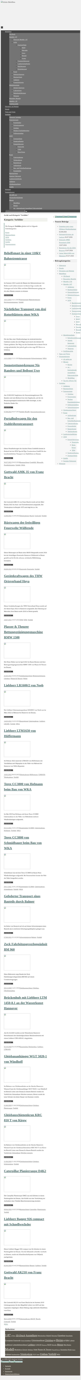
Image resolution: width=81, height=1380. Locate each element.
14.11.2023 (7, 299)
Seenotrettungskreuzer (37, 412)
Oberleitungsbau (9, 991)
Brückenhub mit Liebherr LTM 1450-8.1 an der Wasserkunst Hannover (25, 1003)
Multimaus (30, 1349)
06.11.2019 (7, 1319)
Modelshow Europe (20, 1349)
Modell (9, 1349)
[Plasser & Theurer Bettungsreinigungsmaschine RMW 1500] (17, 658)
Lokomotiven (72, 346)
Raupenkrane (24, 721)
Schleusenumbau (73, 405)
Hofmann (7, 830)
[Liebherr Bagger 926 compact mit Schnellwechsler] (17, 1245)
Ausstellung (31, 1335)
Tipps (38, 1354)
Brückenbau (33, 1047)
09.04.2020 (8, 1209)
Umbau (44, 1354)
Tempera (66, 1378)
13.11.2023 (7, 358)
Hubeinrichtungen (73, 295)
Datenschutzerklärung (12, 1374)
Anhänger (71, 287)
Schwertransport (36, 358)
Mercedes (54, 1345)
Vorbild (21, 302)
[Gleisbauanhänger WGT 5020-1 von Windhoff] (17, 1082)
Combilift (33, 462)
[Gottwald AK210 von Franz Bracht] (17, 1298)
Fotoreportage (24, 299)
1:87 (8, 1335)
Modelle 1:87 (67, 284)
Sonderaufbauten (73, 453)
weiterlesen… (8, 295)
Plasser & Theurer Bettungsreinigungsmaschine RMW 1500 (23, 632)
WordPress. (74, 1378)
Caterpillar (33, 1209)
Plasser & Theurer (16, 678)
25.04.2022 (8, 676)
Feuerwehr (23, 569)
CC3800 (31, 828)
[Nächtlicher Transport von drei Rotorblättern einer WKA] (17, 335)
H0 (55, 1340)
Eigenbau (61, 1335)
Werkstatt (62, 463)
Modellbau (62, 273)
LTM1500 (38, 1345)
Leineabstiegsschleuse (20, 1345)
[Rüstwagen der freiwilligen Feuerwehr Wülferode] (17, 548)
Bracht (32, 516)
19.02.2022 (8, 774)
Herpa (59, 1340)
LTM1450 (7, 1049)
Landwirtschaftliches (70, 434)
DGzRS (27, 412)
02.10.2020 (8, 1047)
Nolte (35, 1350)
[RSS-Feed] (65, 217)
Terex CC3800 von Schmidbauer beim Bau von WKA (23, 843)
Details (61, 268)
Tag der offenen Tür (69, 381)
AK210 (32, 1319)
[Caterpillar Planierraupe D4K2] (17, 1191)
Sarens (73, 1349)
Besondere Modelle (69, 279)
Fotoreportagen (10, 244)
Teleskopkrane (24, 516)
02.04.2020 (8, 1265)
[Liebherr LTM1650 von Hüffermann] (17, 756)
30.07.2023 (8, 462)
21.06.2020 (8, 1105)
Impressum (8, 1371)
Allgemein (62, 265)
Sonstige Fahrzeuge (69, 461)
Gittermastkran (33, 721)
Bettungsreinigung (39, 676)
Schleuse (8, 1354)
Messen (65, 362)
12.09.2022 (8, 516)
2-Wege (13, 1336)
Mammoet (44, 1345)
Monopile (40, 462)
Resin (70, 1349)
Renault (78, 330)
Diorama (54, 1336)
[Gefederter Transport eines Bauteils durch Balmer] (17, 922)
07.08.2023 (8, 412)
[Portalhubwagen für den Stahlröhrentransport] (17, 444)
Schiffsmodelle (68, 351)
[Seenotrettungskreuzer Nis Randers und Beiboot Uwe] (17, 391)
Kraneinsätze (24, 828)
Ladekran (8, 1345)
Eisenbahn (69, 1336)
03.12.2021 (8, 828)
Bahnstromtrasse (34, 299)
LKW (7, 237)
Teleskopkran (8, 777)
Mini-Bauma (67, 1345)
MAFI (78, 319)
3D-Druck (66, 276)
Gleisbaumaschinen (26, 676)
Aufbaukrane (72, 415)
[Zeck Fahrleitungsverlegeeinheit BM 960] (17, 970)
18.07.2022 (8, 620)
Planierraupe (8, 1108)
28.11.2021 (7, 886)
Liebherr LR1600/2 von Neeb (23, 685)
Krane (7, 232)
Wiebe (25, 678)
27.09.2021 (8, 937)
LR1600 (6, 724)
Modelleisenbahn (69, 335)
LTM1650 (41, 774)
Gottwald (38, 516)
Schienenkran (8, 1164)
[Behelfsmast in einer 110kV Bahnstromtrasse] (17, 279)
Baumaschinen (10, 235)
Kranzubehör (72, 426)
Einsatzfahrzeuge (73, 292)
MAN (78, 322)
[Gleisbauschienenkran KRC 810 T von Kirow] (17, 1141)
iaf (64, 1340)
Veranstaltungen (64, 356)
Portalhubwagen (9, 465)
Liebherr (42, 721)
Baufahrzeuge (76, 303)
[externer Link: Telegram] (72, 217)
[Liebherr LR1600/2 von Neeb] (17, 706)
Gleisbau (8, 240)
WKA (45, 358)
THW (21, 620)
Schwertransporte (25, 358)
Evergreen (9, 1340)
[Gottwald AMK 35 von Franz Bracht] (17, 497)
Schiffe (7, 242)
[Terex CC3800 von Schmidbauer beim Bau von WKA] (17, 868)
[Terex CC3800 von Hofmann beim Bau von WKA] (17, 810)
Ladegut (72, 1340)
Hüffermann (34, 774)
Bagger (32, 1265)
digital (48, 1336)
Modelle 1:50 (67, 281)
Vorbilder (62, 383)
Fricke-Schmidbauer (26, 1340)
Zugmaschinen (72, 456)
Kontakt (7, 1369)
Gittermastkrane (25, 1319)
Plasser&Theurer (56, 1349)
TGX (34, 1354)
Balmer (33, 937)
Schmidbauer (8, 889)
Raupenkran (64, 1349)
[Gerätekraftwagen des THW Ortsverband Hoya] (17, 602)
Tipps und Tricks (64, 354)
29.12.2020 (8, 988)
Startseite (8, 1366)
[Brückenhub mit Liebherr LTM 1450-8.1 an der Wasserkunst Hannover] (17, 1028)
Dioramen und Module (66, 271)
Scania (78, 332)
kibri (67, 1340)
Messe (60, 1344)
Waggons (71, 348)
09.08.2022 (8, 569)
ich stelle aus (67, 359)
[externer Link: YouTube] (59, 217)
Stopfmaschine (15, 1354)
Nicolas (78, 327)
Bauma (70, 364)
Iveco (78, 316)
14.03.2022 (8, 721)
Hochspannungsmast (11, 302)
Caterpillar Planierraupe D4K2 (25, 1171)
